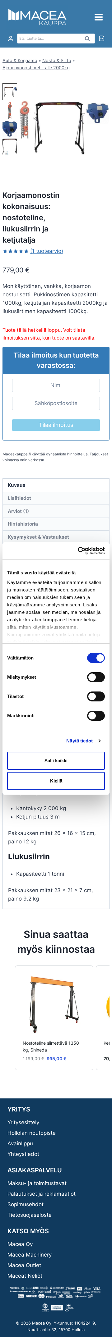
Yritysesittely (23, 1122)
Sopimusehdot (25, 1204)
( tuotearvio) (46, 251)
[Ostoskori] (102, 38)
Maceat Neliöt (24, 1276)
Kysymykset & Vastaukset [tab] (38, 537)
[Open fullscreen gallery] (103, 166)
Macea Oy (20, 1244)
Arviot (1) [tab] (18, 511)
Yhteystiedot (23, 1154)
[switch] (96, 677)
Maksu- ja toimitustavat (37, 1183)
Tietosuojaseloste (29, 1215)
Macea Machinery (29, 1255)
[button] (9, 91)
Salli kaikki (56, 760)
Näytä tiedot (79, 740)
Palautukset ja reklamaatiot (41, 1194)
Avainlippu (20, 1143)
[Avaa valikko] (98, 17)
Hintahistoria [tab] (23, 524)
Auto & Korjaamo (19, 60)
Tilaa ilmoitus (56, 425)
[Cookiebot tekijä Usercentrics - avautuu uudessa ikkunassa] (79, 551)
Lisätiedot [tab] (19, 498)
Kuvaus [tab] (17, 485)
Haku (89, 40)
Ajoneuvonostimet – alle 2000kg (36, 67)
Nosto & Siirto (56, 60)
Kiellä (56, 780)
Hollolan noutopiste (31, 1133)
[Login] (10, 38)
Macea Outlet (24, 1265)
